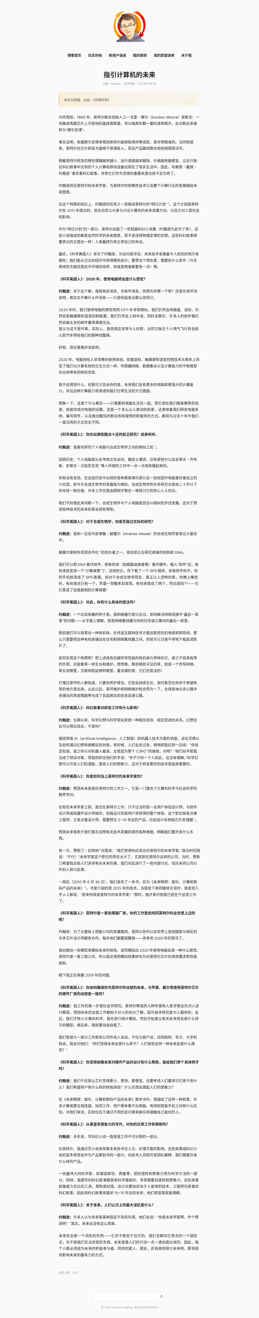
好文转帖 (129, 83)
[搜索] (161, 1296)
